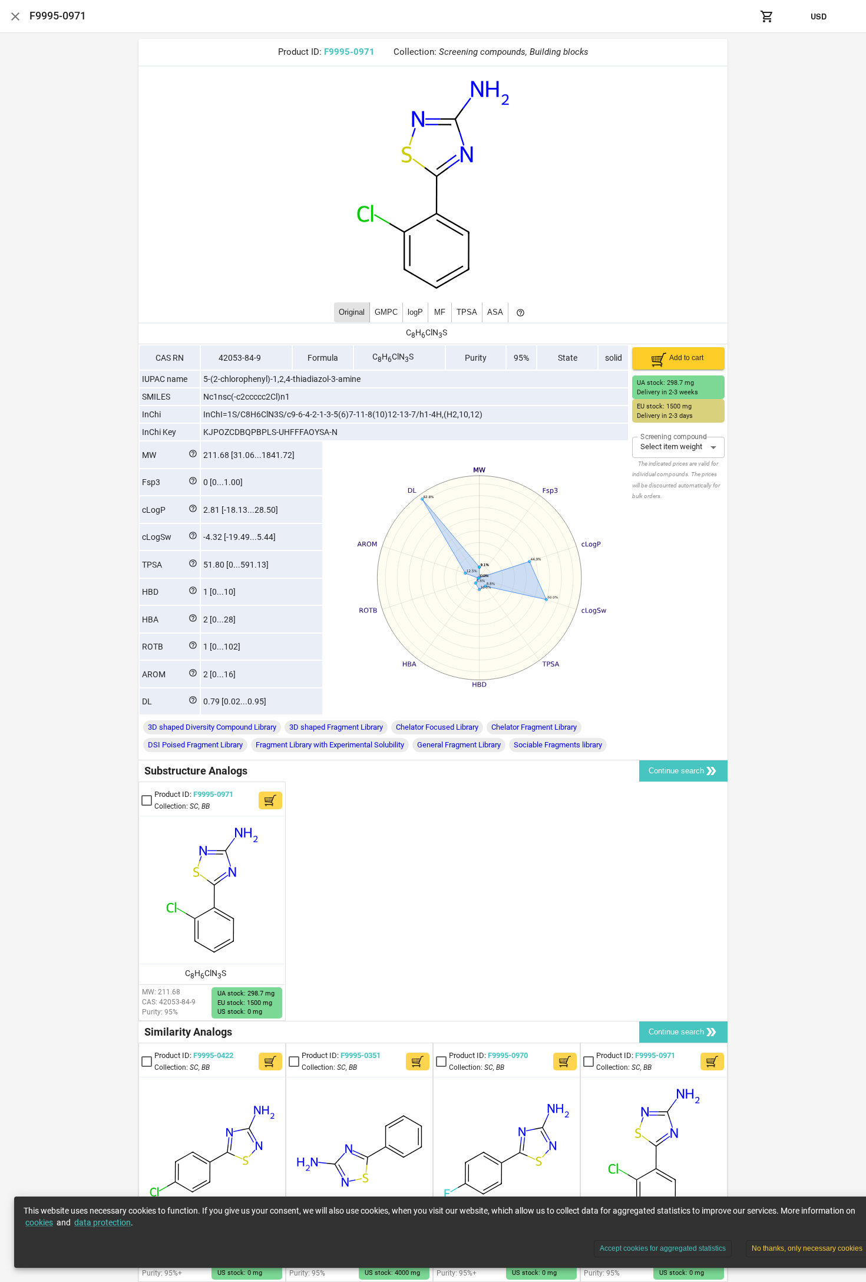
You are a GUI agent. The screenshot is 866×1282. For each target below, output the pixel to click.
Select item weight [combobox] (671, 446)
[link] (200, 799)
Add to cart (686, 358)
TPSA (467, 312)
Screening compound (673, 436)
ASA (495, 312)
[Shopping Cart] (767, 16)
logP (415, 312)
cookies (39, 1222)
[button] (212, 727)
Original (352, 312)
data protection (102, 1222)
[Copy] (382, 52)
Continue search (676, 770)
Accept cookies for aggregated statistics (663, 1248)
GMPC (386, 312)
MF (439, 312)
